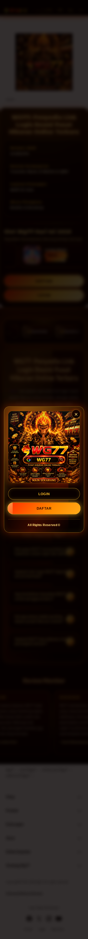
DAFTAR (44, 508)
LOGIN (44, 494)
